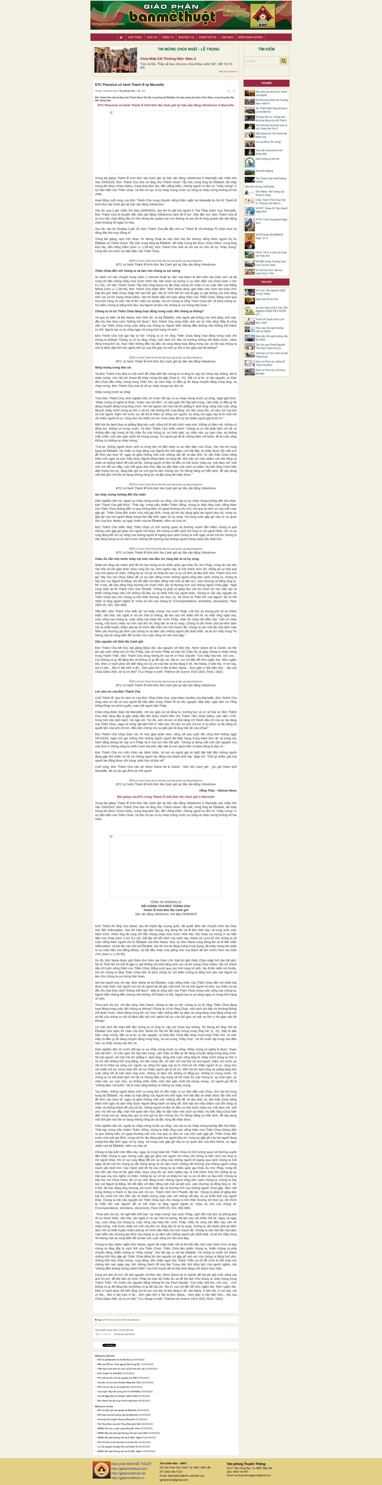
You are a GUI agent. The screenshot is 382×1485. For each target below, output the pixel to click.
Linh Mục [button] (227, 37)
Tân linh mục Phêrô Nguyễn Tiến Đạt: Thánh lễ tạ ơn (270, 346)
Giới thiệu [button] (135, 37)
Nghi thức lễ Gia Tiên (267, 299)
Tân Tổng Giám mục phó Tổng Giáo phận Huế (119, 1423)
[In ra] (229, 90)
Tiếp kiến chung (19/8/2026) (259, 186)
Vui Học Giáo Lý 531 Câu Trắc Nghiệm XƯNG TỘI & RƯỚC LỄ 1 (272, 311)
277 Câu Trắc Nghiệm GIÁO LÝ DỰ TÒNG (270, 292)
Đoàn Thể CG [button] (207, 37)
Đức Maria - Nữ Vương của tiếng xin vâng (270, 193)
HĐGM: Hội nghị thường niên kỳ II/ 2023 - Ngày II (120, 1451)
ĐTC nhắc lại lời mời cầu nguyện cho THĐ (117, 1377)
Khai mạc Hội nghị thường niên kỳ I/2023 (269, 329)
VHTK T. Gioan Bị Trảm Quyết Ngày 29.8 (271, 210)
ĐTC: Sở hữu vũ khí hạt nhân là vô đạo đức (118, 1442)
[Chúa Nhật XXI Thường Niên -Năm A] (115, 60)
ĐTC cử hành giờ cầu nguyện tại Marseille (117, 1410)
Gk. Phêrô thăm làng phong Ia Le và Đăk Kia (271, 110)
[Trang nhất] (121, 37)
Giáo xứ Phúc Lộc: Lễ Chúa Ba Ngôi (270, 371)
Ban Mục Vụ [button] (186, 37)
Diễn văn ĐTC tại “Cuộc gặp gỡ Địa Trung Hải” (119, 1364)
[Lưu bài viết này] (234, 90)
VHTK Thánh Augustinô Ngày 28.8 (271, 221)
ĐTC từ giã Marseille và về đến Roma (115, 1359)
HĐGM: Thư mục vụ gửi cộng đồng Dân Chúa (119, 1428)
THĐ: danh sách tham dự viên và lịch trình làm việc (121, 1368)
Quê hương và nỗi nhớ (267, 158)
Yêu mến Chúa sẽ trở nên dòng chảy (269, 152)
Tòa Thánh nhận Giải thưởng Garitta (271, 180)
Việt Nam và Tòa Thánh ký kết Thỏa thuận (272, 355)
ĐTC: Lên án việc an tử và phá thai (113, 1386)
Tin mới (266, 83)
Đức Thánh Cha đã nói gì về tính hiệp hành (117, 1400)
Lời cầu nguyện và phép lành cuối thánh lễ (117, 1446)
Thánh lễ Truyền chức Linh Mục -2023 (270, 321)
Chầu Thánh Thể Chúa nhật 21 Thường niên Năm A (270, 201)
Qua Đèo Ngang (264, 170)
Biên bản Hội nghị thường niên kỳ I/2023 (272, 337)
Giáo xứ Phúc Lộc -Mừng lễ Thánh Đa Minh (270, 363)
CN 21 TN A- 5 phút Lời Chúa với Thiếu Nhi (271, 254)
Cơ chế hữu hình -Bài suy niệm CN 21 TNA (269, 272)
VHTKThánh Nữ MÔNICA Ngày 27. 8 (269, 236)
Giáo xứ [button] (152, 37)
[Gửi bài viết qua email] (223, 90)
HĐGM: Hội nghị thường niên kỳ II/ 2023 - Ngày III (120, 1437)
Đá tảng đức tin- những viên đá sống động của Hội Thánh (271, 118)
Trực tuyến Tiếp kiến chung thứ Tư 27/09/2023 (119, 1391)
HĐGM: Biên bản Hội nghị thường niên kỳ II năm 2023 (122, 1433)
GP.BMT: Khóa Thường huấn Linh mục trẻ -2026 (271, 263)
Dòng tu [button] (168, 37)
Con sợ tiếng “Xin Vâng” (268, 141)
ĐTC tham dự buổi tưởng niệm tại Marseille (118, 1414)
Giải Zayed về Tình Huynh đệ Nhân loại (271, 135)
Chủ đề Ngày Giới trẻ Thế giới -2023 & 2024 (117, 1396)
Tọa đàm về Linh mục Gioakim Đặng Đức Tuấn (119, 1382)
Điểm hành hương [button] (250, 37)
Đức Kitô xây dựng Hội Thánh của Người (271, 93)
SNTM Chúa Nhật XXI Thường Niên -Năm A (272, 101)
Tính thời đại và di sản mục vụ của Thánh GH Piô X (271, 127)
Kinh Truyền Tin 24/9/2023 (109, 1373)
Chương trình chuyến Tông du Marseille (116, 1419)
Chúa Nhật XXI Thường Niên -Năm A (168, 58)
